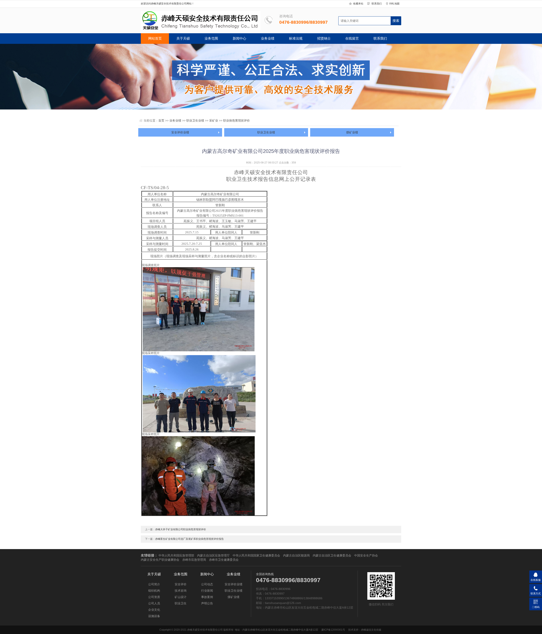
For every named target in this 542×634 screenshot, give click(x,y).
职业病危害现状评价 (236, 120)
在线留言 (352, 38)
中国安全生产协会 (366, 555)
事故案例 (207, 596)
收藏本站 (358, 3)
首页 (161, 120)
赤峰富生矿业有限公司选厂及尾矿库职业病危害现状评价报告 (189, 538)
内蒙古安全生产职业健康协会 (160, 559)
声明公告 (207, 603)
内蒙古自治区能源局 (296, 555)
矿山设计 (181, 596)
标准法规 (296, 38)
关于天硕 (183, 38)
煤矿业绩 (352, 132)
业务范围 (211, 38)
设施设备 (154, 616)
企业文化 (154, 609)
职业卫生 (181, 603)
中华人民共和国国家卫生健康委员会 (256, 555)
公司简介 (154, 584)
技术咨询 (181, 590)
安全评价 (181, 584)
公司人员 (154, 603)
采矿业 (213, 120)
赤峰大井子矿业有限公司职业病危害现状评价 (180, 529)
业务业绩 (267, 38)
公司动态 (207, 584)
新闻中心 (239, 38)
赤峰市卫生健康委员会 (224, 559)
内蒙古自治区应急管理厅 (213, 555)
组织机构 (154, 590)
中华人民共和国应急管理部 (176, 555)
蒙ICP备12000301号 (333, 629)
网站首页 (155, 38)
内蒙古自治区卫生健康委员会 (332, 555)
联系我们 (377, 3)
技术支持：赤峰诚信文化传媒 (364, 629)
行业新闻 (207, 590)
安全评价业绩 (180, 132)
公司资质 (154, 596)
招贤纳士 (324, 38)
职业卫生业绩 (195, 120)
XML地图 (394, 3)
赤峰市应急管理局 (194, 559)
